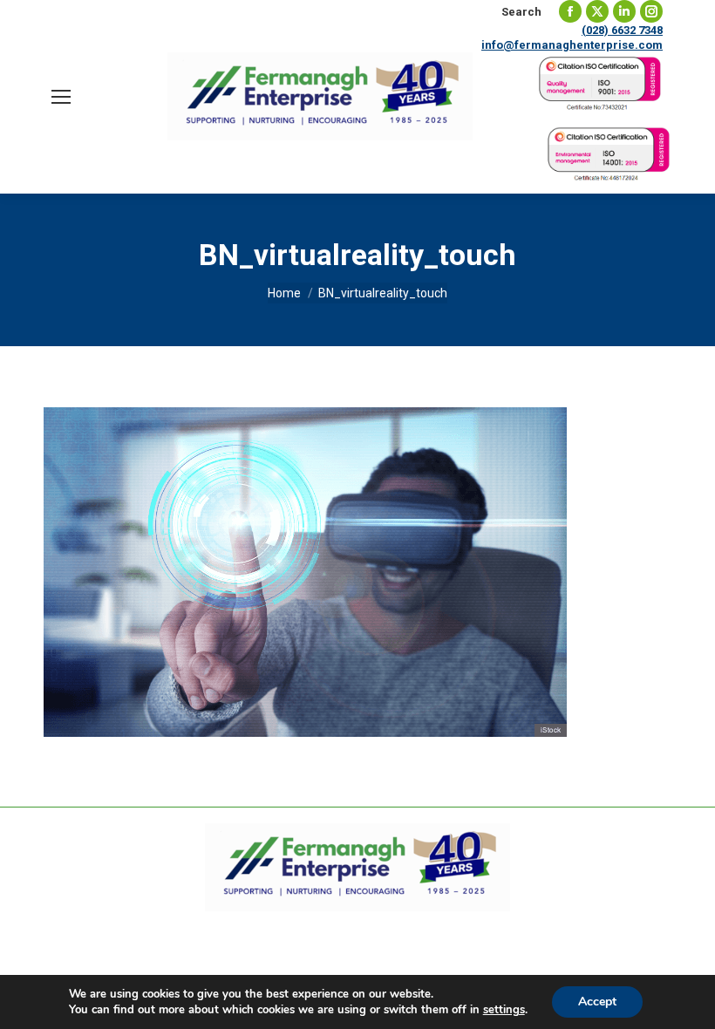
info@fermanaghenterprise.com (572, 44)
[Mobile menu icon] (61, 96)
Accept (597, 1001)
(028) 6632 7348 (622, 30)
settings (504, 1010)
